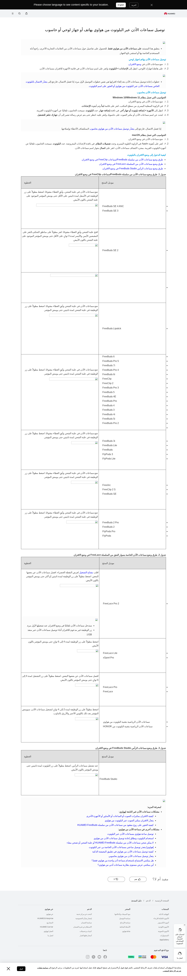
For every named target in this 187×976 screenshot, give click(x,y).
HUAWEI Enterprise (45, 918)
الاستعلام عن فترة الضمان (82, 927)
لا (114, 879)
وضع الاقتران (135, 64)
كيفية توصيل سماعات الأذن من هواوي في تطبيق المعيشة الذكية (123, 851)
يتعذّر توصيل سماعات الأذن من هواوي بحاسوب (112, 129)
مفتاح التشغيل (86, 572)
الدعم (148, 900)
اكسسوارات (164, 935)
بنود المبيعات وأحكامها (122, 914)
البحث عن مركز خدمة (84, 914)
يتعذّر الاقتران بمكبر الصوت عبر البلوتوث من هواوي (129, 820)
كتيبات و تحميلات (86, 931)
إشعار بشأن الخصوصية (84, 918)
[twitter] (93, 957)
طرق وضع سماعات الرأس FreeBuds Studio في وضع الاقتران (132, 168)
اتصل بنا (50, 935)
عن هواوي (49, 914)
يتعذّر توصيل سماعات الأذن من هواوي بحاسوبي (131, 856)
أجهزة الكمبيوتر (163, 923)
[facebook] (105, 957)
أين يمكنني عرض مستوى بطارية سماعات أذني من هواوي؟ (126, 865)
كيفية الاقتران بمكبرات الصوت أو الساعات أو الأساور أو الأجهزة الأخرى (120, 816)
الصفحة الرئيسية (162, 900)
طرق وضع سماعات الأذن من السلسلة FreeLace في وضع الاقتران (131, 164)
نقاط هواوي (126, 931)
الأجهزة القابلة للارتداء (161, 918)
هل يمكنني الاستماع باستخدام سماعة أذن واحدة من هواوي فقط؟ (123, 860)
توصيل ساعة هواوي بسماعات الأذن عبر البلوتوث (130, 834)
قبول (21, 969)
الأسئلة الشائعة (125, 927)
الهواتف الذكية (164, 914)
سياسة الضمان (86, 923)
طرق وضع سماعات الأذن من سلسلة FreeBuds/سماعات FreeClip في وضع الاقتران (122, 159)
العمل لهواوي (48, 931)
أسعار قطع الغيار (86, 935)
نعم (135, 879)
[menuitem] (151, 914)
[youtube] (99, 957)
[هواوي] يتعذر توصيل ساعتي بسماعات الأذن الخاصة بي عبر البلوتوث (121, 847)
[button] (26, 13)
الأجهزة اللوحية (163, 927)
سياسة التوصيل (124, 918)
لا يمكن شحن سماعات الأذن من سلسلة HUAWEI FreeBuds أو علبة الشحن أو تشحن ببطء (110, 842)
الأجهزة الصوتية (163, 931)
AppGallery (164, 940)
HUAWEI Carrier (46, 927)
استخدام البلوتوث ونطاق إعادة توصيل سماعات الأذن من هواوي (124, 838)
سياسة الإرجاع (125, 923)
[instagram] (87, 957)
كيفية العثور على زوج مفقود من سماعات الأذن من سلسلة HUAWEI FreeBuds (115, 825)
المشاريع (50, 923)
